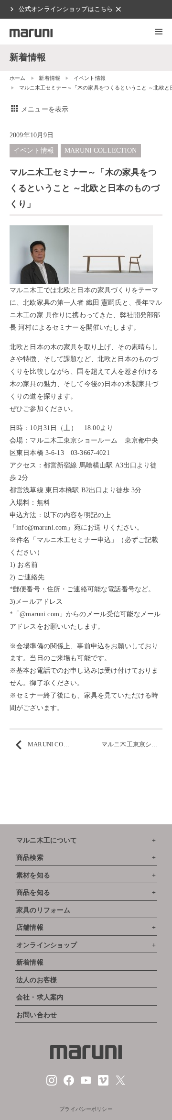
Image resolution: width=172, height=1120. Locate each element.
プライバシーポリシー (86, 1109)
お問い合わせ (36, 1015)
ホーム (17, 78)
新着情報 (49, 78)
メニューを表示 (39, 109)
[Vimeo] (103, 1084)
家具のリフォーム (43, 910)
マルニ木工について (46, 840)
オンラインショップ (46, 945)
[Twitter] (120, 1084)
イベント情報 (90, 78)
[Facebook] (69, 1084)
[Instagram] (51, 1084)
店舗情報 (29, 927)
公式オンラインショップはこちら (66, 9)
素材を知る (33, 875)
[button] (158, 31)
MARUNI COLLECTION (100, 150)
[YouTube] (86, 1084)
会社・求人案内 (40, 997)
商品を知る (33, 892)
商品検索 (29, 857)
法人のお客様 (36, 980)
